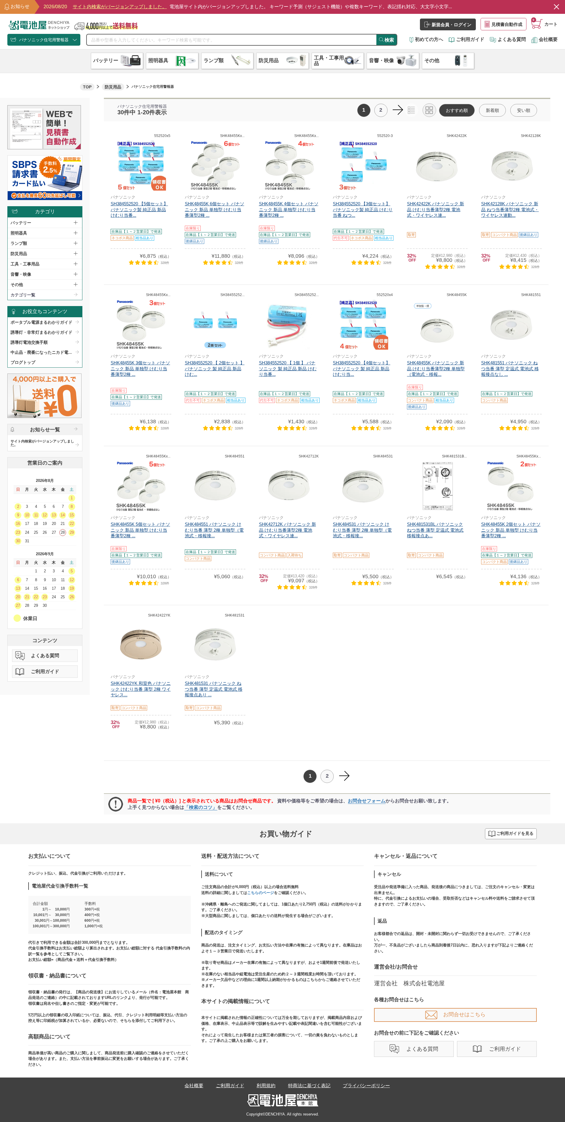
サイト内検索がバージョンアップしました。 (42, 443)
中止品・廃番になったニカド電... (41, 352)
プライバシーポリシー (366, 1085)
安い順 (523, 110)
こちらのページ (260, 892)
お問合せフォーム (366, 800)
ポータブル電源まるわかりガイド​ (41, 322)
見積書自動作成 (506, 24)
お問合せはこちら (464, 1014)
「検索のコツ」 (200, 807)
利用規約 (266, 1085)
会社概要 (548, 39)
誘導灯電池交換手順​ (29, 342)
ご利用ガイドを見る (515, 833)
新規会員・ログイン (451, 24)
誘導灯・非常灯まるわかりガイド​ (41, 332)
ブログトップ (23, 362)
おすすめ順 (457, 110)
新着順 (492, 110)
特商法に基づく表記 (309, 1085)
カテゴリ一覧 (23, 295)
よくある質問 (512, 39)
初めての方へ (429, 39)
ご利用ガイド (470, 39)
